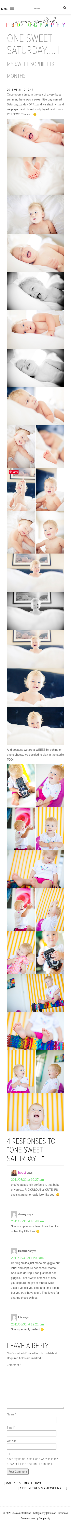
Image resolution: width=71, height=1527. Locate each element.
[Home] (35, 23)
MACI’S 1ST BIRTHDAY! (23, 1483)
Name (11, 1414)
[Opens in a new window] (35, 138)
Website (12, 1441)
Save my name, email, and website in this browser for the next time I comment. (33, 1461)
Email (11, 1428)
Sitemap (51, 1513)
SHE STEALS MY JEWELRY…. (42, 1488)
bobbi (22, 1172)
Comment (14, 1365)
